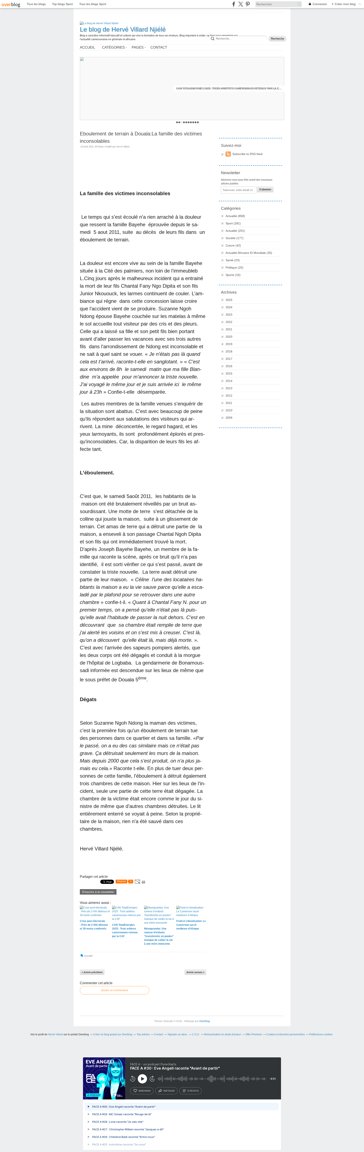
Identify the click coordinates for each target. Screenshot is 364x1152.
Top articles (143, 1034)
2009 (229, 417)
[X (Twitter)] (240, 4)
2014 (229, 381)
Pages (137, 47)
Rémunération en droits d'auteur (222, 1034)
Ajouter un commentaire (114, 990)
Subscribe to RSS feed (247, 154)
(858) (235, 216)
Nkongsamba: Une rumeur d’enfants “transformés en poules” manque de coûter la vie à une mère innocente (229, 88)
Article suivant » (195, 972)
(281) (233, 223)
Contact (158, 47)
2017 (229, 358)
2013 (229, 388)
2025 (229, 300)
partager (169, 1091)
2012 (229, 395)
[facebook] (233, 4)
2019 (229, 344)
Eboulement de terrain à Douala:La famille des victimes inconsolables (141, 137)
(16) (233, 275)
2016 (229, 366)
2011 (229, 403)
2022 (229, 322)
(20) (234, 267)
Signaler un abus (177, 1034)
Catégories (113, 47)
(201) (235, 230)
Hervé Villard (55, 1034)
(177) (235, 238)
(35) (249, 252)
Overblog (204, 1021)
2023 (229, 314)
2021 (229, 329)
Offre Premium (253, 1034)
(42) (233, 245)
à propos (193, 1091)
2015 (229, 373)
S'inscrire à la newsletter (98, 892)
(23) (233, 260)
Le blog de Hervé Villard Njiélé (123, 29)
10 (198, 122)
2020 (229, 336)
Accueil (87, 47)
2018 (229, 351)
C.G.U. (196, 1034)
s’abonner (144, 1091)
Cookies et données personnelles (285, 1034)
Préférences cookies (321, 1034)
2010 (229, 410)
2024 (229, 307)
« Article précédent (92, 972)
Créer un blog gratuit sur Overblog (112, 1034)
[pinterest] (247, 4)
